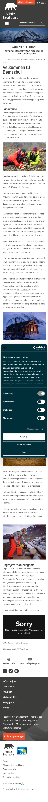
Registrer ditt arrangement (15, 717)
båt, (18, 289)
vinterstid (25, 289)
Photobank (8, 724)
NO (38, 3)
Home (6, 707)
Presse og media (30, 720)
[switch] (41, 402)
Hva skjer (7, 691)
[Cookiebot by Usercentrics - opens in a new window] (34, 348)
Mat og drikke (10, 697)
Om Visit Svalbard (11, 720)
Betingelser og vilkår (11, 777)
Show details (33, 429)
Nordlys (19, 78)
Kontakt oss (36, 717)
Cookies (6, 761)
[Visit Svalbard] (8, 750)
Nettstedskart (9, 773)
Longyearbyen (29, 120)
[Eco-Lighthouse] (22, 751)
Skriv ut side (9, 663)
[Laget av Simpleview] (13, 784)
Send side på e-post (30, 663)
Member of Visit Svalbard (28, 724)
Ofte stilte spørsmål (12, 728)
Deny (24, 452)
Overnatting (9, 686)
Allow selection (24, 444)
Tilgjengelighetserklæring (14, 765)
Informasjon (9, 681)
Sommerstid (16, 286)
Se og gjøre (8, 702)
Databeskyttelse (10, 769)
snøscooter (7, 293)
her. (38, 610)
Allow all (24, 437)
